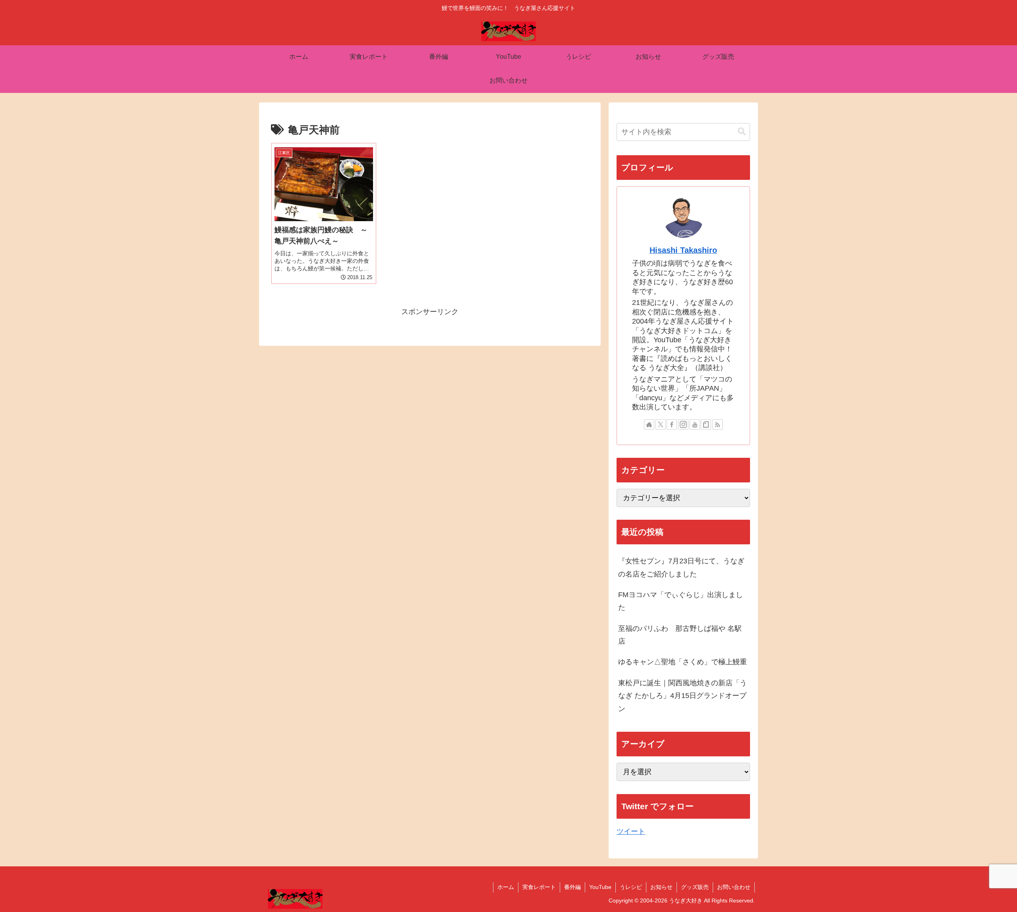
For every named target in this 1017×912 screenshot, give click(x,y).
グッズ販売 (695, 887)
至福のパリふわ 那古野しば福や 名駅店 (680, 635)
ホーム (505, 887)
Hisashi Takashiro (683, 250)
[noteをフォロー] (706, 424)
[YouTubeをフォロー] (695, 424)
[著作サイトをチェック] (649, 424)
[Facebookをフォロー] (672, 424)
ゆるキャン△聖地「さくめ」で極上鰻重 (682, 662)
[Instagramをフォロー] (683, 424)
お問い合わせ (733, 887)
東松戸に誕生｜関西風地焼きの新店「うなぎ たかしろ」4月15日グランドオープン (682, 696)
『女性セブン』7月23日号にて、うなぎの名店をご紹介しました (681, 567)
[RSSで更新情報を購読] (717, 424)
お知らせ (661, 887)
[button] (742, 131)
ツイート (631, 831)
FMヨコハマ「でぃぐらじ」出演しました (680, 601)
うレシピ (631, 887)
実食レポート (539, 887)
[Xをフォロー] (660, 424)
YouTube (600, 887)
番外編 (572, 887)
